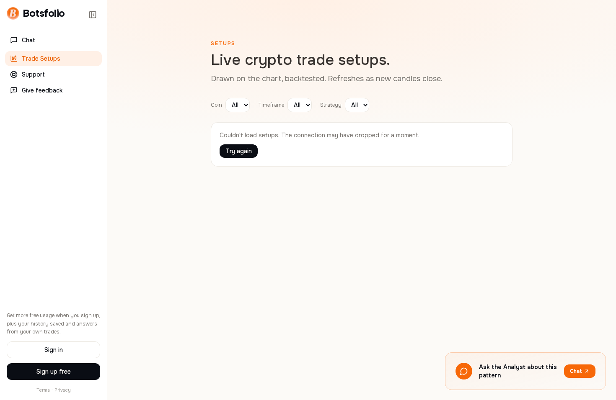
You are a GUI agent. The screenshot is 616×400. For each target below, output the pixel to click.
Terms (43, 390)
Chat (576, 371)
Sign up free (53, 371)
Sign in (53, 350)
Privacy (62, 390)
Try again (238, 151)
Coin (216, 105)
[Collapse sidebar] (92, 14)
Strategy (331, 105)
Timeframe (271, 105)
